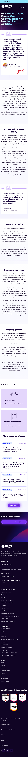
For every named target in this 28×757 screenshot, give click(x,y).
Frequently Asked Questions (8, 650)
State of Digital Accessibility (9, 652)
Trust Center (4, 678)
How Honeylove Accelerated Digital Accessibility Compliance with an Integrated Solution (13, 481)
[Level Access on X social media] (3, 750)
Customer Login (5, 670)
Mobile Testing (5, 608)
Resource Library (5, 628)
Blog (2, 631)
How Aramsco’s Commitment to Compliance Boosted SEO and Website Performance (13, 449)
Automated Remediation (7, 613)
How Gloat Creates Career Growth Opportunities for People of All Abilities (14, 496)
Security (3, 740)
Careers (3, 665)
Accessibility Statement (8, 730)
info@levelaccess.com (7, 576)
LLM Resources (5, 583)
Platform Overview (6, 592)
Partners (3, 668)
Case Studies (4, 642)
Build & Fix (4, 597)
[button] (20, 6)
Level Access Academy (7, 602)
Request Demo (5, 681)
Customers (13, 505)
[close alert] (26, 2)
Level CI (3, 605)
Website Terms (5, 724)
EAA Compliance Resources (8, 655)
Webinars (3, 636)
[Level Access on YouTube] (7, 750)
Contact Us (4, 745)
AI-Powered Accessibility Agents (10, 616)
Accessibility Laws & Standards (9, 639)
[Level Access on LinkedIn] (11, 750)
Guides (3, 634)
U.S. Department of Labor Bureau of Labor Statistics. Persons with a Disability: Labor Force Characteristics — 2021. (14, 368)
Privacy (3, 735)
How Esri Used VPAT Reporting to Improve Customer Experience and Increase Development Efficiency (13, 465)
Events (3, 673)
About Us (3, 662)
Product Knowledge (6, 647)
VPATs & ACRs (5, 618)
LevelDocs (4, 610)
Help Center (4, 644)
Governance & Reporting (7, 600)
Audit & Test (4, 594)
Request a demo (13, 522)
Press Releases (5, 676)
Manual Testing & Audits (8, 621)
